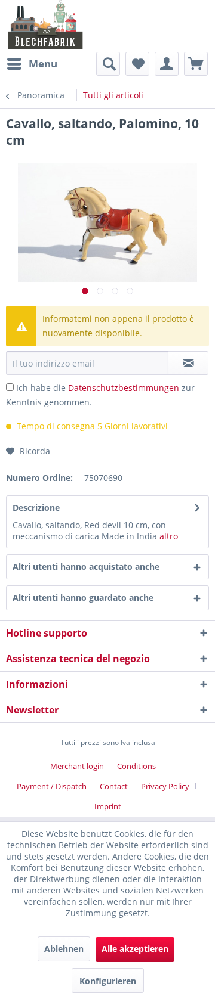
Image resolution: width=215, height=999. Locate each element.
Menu (43, 63)
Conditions (136, 766)
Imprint (107, 806)
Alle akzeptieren (135, 948)
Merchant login (77, 766)
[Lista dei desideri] (137, 64)
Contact (114, 786)
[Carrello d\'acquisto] (196, 64)
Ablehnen (64, 948)
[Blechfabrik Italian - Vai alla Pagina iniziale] (45, 24)
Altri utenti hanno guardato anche (83, 597)
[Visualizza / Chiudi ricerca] (108, 64)
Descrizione (36, 507)
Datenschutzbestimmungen (123, 387)
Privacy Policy (165, 786)
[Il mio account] (167, 64)
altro (168, 536)
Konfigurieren (107, 980)
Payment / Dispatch (52, 786)
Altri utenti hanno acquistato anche (86, 566)
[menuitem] (31, 64)
